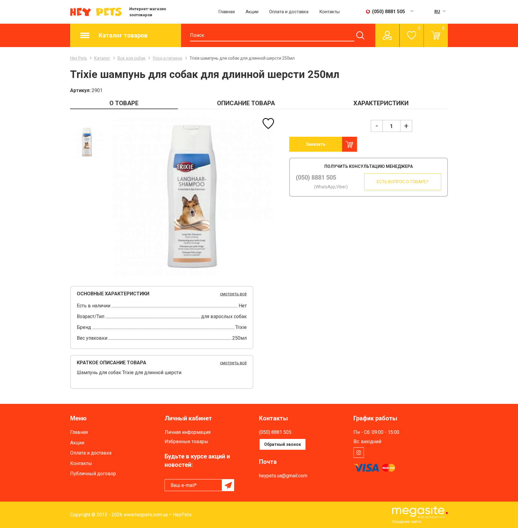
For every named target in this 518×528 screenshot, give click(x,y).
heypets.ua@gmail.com (283, 476)
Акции (252, 11)
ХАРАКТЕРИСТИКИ (381, 103)
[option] (86, 142)
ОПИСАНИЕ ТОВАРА (246, 103)
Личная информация (187, 432)
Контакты (329, 11)
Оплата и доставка (288, 11)
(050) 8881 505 (316, 177)
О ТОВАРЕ (123, 103)
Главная (226, 11)
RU (437, 11)
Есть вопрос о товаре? (402, 181)
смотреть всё (233, 294)
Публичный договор (93, 473)
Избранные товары (186, 441)
